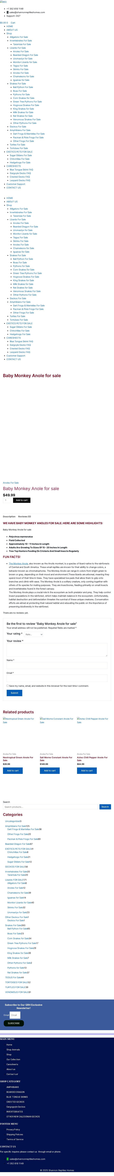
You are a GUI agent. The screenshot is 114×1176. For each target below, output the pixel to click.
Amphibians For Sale (20, 130)
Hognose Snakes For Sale (26, 105)
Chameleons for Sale (23, 76)
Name (10, 660)
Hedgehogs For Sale (20, 162)
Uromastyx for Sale (22, 58)
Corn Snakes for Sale (23, 98)
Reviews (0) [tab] (24, 516)
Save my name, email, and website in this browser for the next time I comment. (49, 686)
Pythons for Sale (21, 94)
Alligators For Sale (19, 37)
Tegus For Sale (20, 65)
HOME (10, 26)
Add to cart (21, 500)
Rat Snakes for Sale (23, 116)
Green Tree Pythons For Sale (27, 101)
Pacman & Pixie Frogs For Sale (28, 137)
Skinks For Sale (20, 69)
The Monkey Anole (18, 563)
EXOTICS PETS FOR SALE (20, 151)
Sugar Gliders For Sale (21, 155)
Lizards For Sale (18, 48)
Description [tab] (9, 516)
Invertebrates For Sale (21, 40)
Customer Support (16, 184)
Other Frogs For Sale (23, 141)
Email (10, 673)
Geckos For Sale (18, 126)
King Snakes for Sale (23, 108)
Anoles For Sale (21, 51)
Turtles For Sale (17, 144)
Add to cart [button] (13, 770)
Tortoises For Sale (19, 148)
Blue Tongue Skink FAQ (21, 169)
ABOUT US (12, 30)
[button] (57, 194)
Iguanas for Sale (21, 80)
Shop (9, 33)
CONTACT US (14, 187)
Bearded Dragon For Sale (25, 55)
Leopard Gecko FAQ (20, 180)
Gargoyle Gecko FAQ (20, 173)
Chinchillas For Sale (19, 159)
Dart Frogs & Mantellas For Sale (29, 133)
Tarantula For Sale (22, 44)
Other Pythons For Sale (24, 123)
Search (6, 802)
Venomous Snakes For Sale (27, 119)
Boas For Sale (20, 91)
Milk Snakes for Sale (23, 112)
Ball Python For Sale (23, 87)
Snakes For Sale (18, 83)
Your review (15, 640)
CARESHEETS (14, 166)
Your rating (14, 633)
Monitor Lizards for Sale (25, 62)
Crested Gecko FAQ (20, 176)
